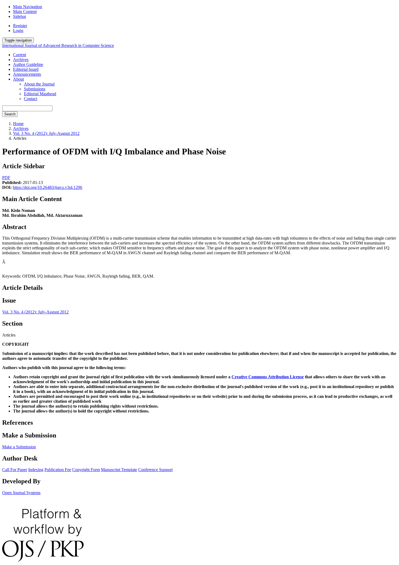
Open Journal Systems (21, 492)
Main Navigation (27, 6)
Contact (30, 98)
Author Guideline (28, 64)
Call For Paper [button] (14, 469)
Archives (20, 59)
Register (20, 25)
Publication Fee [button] (58, 469)
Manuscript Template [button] (119, 469)
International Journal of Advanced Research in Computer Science (58, 45)
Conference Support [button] (155, 469)
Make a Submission (19, 447)
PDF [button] (6, 177)
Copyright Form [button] (86, 469)
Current (19, 54)
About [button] (18, 79)
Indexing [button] (35, 469)
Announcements (27, 74)
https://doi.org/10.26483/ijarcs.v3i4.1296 (47, 187)
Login (18, 30)
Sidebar (19, 16)
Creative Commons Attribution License (268, 376)
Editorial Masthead (40, 93)
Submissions (34, 89)
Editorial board (26, 69)
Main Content (25, 11)
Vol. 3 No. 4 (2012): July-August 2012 (46, 133)
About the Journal (39, 84)
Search (9, 114)
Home (18, 123)
